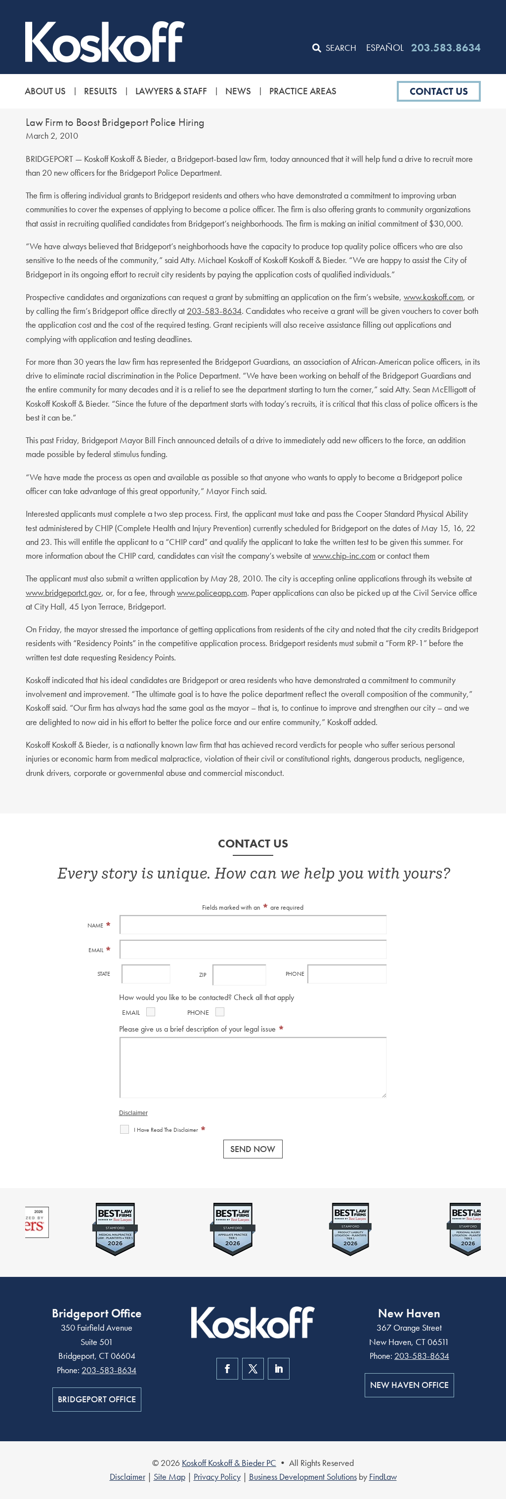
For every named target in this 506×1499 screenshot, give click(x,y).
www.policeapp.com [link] (212, 592)
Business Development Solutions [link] (303, 1476)
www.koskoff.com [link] (433, 297)
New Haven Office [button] (409, 1384)
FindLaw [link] (383, 1476)
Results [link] (100, 91)
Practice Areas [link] (303, 91)
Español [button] (385, 47)
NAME (99, 925)
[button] (496, 1427)
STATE (103, 974)
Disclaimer (133, 1113)
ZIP (202, 975)
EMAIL (100, 950)
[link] (105, 41)
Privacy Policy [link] (217, 1476)
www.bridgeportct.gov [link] (63, 592)
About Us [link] (45, 91)
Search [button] (341, 47)
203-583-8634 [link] (214, 310)
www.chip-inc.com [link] (344, 555)
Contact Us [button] (439, 91)
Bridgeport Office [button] (97, 1399)
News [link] (238, 91)
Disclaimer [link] (127, 1476)
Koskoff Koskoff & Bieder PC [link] (229, 1462)
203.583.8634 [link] (446, 47)
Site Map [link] (169, 1476)
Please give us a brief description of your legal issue (202, 1029)
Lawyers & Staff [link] (171, 91)
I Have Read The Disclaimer (170, 1130)
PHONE (295, 974)
